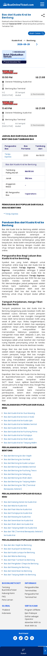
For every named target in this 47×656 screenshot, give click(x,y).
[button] (14, 57)
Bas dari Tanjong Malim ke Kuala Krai (20, 528)
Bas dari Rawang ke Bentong (17, 567)
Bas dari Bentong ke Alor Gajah (18, 455)
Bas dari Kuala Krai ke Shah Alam (18, 439)
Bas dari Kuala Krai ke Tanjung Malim (20, 442)
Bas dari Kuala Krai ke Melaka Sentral (20, 424)
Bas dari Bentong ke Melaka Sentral (20, 467)
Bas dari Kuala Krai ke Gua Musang (19, 413)
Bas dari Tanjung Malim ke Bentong (20, 574)
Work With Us (31, 625)
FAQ (4, 596)
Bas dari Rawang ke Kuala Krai (17, 516)
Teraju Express (8, 155)
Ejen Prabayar (31, 613)
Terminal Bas (31, 590)
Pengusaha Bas (32, 587)
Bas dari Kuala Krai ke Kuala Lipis (18, 420)
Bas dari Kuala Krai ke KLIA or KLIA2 (19, 417)
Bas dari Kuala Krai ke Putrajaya (18, 435)
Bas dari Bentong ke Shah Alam (18, 478)
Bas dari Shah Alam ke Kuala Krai (18, 524)
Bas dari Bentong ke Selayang (17, 474)
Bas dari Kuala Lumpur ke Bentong (19, 552)
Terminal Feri (31, 597)
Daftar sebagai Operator (31, 617)
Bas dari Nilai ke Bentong (15, 556)
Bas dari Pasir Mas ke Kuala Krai (18, 509)
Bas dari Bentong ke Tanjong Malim (20, 481)
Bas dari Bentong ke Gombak (17, 459)
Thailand (6, 610)
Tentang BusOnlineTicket (9, 588)
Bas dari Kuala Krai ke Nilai (15, 428)
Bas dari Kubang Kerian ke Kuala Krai (20, 502)
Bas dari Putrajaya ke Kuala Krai (18, 513)
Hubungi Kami (8, 593)
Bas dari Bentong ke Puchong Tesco (20, 470)
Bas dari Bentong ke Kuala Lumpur (19, 463)
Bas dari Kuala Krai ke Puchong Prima (20, 431)
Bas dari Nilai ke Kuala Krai (15, 505)
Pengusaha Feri (32, 594)
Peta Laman (7, 600)
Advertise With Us (33, 622)
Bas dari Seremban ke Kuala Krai (18, 520)
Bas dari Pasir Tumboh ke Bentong (19, 560)
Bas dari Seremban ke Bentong (18, 571)
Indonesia (6, 613)
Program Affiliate (32, 610)
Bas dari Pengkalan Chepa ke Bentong (21, 563)
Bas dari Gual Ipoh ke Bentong (17, 549)
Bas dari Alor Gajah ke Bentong (18, 545)
